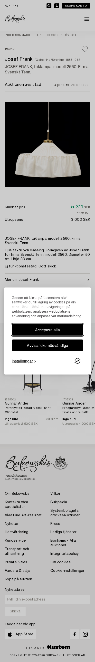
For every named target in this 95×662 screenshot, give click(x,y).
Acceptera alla (47, 330)
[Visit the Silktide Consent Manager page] (77, 361)
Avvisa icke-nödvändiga (47, 345)
